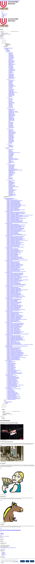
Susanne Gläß (7, 536)
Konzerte (1, 35)
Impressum (3, 552)
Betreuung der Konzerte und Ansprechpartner (10, 530)
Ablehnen (27, 561)
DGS (2, 555)
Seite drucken (2, 537)
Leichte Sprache (4, 554)
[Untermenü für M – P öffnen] (9, 108)
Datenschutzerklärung (15, 561)
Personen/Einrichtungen (4, 33)
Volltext (2, 32)
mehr (1, 531)
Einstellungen (22, 561)
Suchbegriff (2, 31)
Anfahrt (2, 533)
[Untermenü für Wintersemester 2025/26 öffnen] (12, 211)
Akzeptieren (32, 561)
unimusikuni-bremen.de (9, 547)
